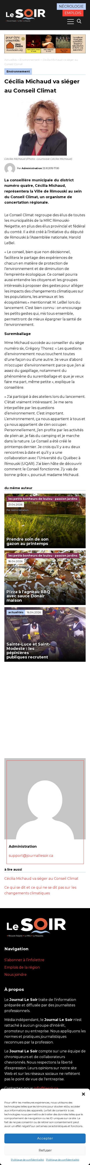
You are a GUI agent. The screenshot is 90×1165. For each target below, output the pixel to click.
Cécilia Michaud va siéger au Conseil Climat (41, 878)
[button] (83, 1094)
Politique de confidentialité (27, 1159)
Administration (32, 168)
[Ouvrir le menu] (70, 21)
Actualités (10, 59)
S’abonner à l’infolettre (24, 960)
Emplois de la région (22, 967)
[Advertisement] (45, 709)
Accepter (45, 1138)
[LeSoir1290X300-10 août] (45, 43)
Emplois (73, 13)
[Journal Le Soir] (26, 15)
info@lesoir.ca (46, 1088)
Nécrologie (71, 6)
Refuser (45, 1150)
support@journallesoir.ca (31, 856)
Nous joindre (15, 975)
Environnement (30, 59)
